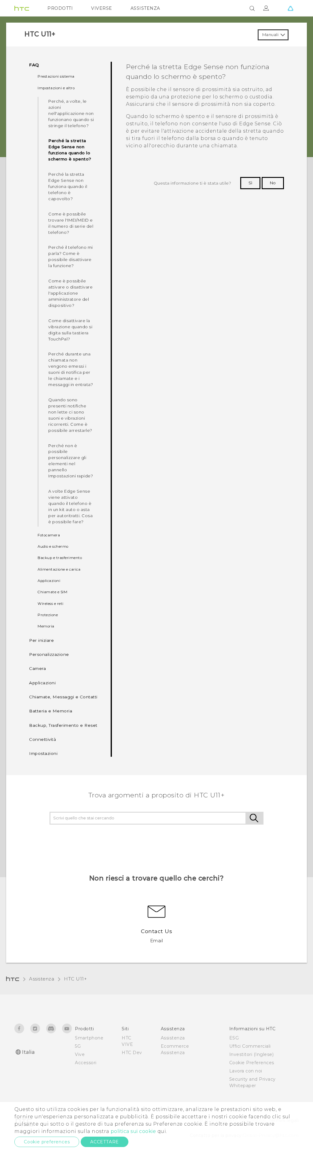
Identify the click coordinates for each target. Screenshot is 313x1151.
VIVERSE (101, 8)
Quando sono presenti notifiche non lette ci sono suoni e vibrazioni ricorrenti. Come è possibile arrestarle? (70, 415)
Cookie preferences (47, 1142)
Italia (28, 1052)
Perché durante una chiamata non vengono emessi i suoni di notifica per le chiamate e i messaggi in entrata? (70, 369)
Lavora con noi (245, 1071)
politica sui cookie (133, 1131)
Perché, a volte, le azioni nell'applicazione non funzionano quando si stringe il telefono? (71, 113)
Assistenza (41, 979)
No (273, 182)
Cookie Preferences (251, 1062)
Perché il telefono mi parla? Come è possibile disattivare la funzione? (70, 256)
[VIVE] (290, 8)
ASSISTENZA (145, 8)
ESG (234, 1038)
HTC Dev (132, 1052)
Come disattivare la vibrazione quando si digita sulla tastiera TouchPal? (70, 329)
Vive (80, 1054)
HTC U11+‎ (75, 979)
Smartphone (89, 1038)
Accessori (86, 1062)
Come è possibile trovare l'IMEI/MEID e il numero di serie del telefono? (70, 223)
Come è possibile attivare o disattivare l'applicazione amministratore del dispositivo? (70, 293)
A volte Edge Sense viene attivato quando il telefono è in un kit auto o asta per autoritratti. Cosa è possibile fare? (70, 506)
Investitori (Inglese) (251, 1054)
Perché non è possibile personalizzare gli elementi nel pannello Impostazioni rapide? (70, 461)
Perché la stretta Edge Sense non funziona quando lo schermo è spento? (69, 149)
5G (78, 1046)
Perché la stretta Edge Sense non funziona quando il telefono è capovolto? (67, 186)
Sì (250, 182)
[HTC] (21, 8)
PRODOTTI (60, 8)
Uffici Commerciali (250, 1046)
